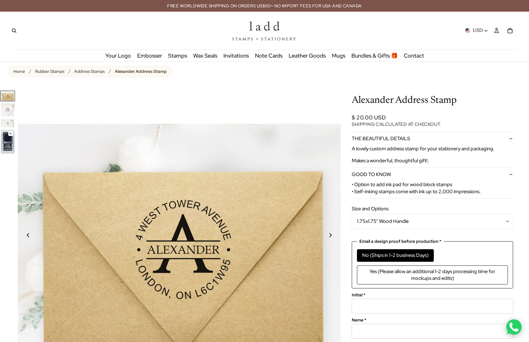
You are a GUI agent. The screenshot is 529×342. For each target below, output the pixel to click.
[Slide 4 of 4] (7, 142)
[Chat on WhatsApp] (514, 327)
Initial (359, 295)
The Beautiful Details (381, 138)
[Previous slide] (24, 236)
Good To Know (371, 174)
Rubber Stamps (49, 71)
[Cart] (510, 30)
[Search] (14, 30)
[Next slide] (334, 236)
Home (19, 71)
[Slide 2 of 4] (7, 110)
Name (359, 320)
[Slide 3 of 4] (7, 123)
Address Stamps (89, 71)
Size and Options (370, 208)
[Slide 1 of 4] (7, 96)
